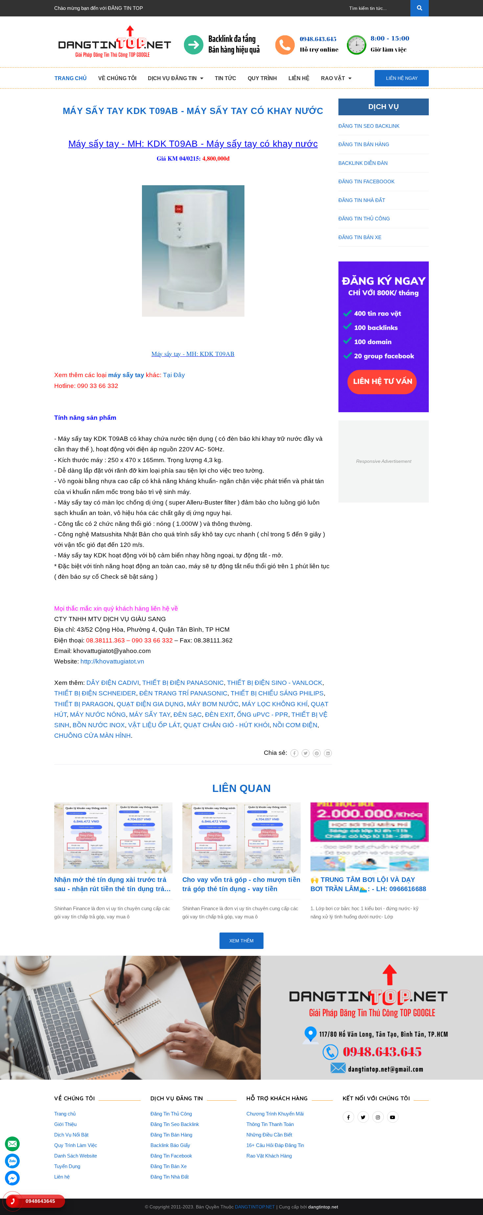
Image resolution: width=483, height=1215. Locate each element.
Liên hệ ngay (402, 78)
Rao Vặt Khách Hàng (269, 1156)
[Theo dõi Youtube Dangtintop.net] (393, 1117)
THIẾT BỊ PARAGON (83, 704)
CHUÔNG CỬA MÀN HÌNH (92, 735)
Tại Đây (174, 374)
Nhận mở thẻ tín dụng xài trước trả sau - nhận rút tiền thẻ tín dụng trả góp (110, 884)
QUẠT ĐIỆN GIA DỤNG (150, 704)
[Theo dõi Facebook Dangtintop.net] (348, 1117)
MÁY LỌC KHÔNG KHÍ (275, 704)
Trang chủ (65, 1113)
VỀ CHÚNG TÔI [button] (74, 1098)
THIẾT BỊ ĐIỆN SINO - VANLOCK (274, 682)
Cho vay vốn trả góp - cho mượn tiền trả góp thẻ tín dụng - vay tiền (241, 884)
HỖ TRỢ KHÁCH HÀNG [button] (277, 1098)
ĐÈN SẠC (187, 714)
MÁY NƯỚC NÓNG (98, 714)
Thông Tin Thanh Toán (270, 1124)
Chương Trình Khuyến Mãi (275, 1113)
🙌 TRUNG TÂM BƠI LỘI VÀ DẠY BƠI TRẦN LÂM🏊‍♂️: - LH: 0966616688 (368, 884)
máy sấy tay (126, 374)
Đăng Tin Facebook (171, 1156)
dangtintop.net (323, 1206)
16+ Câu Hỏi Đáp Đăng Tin (275, 1145)
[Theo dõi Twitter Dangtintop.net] (363, 1117)
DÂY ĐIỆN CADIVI (112, 682)
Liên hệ (62, 1177)
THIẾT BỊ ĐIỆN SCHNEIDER (95, 693)
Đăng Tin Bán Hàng (171, 1134)
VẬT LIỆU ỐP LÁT (154, 725)
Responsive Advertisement (383, 461)
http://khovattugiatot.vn (112, 661)
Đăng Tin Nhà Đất (169, 1177)
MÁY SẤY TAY (148, 714)
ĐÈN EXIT (219, 714)
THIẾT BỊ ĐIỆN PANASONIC (183, 682)
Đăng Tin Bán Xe (168, 1166)
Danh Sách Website (75, 1156)
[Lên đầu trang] (466, 1198)
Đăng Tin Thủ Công (171, 1113)
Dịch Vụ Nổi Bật (71, 1134)
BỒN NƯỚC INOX (99, 725)
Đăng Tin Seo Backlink (174, 1124)
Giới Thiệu (65, 1124)
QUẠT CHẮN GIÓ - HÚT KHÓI (226, 725)
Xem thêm (241, 940)
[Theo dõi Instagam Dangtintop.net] (378, 1117)
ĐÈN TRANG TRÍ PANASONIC (183, 693)
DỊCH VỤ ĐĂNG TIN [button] (176, 1098)
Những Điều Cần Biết (269, 1134)
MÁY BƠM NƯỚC (213, 704)
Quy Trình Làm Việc (75, 1145)
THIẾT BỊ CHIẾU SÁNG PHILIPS (277, 693)
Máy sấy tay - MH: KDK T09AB (193, 353)
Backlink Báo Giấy (170, 1145)
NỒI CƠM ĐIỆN (295, 725)
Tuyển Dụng (67, 1166)
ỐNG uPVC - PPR (262, 714)
